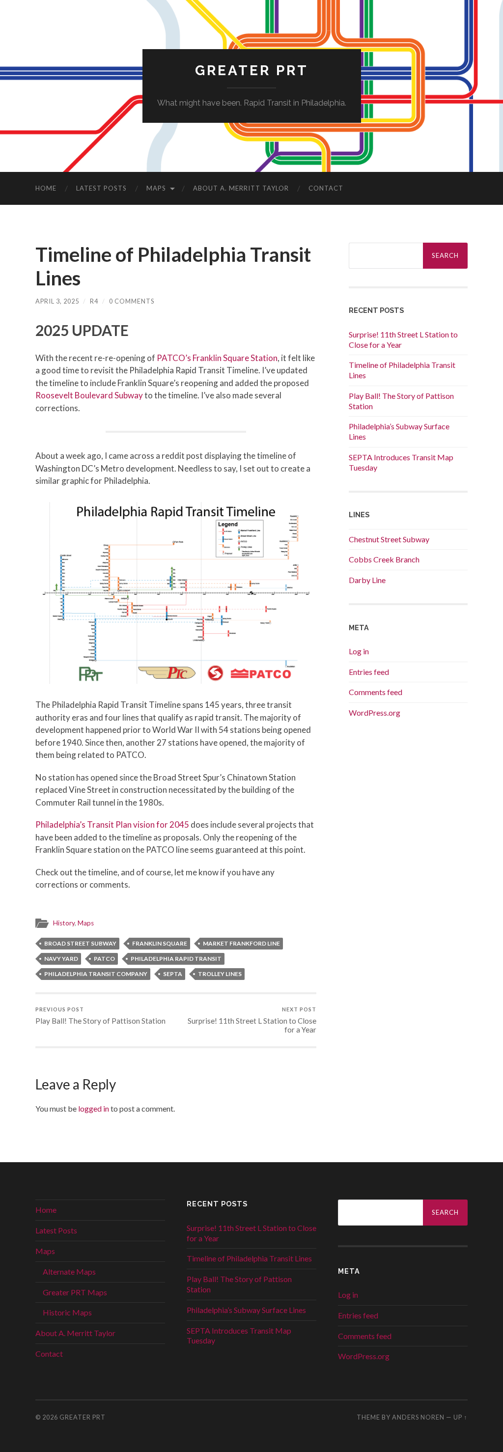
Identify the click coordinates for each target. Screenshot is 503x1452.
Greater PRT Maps (75, 1292)
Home (45, 188)
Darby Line (367, 580)
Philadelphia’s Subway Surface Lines (246, 1309)
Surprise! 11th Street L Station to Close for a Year (252, 1020)
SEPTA (172, 973)
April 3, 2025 (57, 301)
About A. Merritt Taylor (241, 188)
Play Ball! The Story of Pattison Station (100, 1015)
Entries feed (369, 671)
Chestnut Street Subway (389, 539)
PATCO (104, 958)
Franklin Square (159, 943)
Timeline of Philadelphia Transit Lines (249, 1258)
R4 (94, 301)
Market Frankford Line (241, 943)
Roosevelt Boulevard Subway (89, 395)
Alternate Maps (69, 1271)
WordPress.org (374, 712)
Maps (156, 188)
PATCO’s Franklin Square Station (217, 358)
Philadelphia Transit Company (95, 973)
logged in (93, 1108)
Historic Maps (67, 1312)
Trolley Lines (220, 973)
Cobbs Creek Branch (384, 559)
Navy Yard (61, 958)
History (64, 923)
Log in (359, 651)
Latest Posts (101, 188)
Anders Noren (418, 1417)
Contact (325, 188)
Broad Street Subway (80, 943)
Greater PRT (251, 70)
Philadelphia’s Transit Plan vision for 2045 (112, 824)
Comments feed (375, 692)
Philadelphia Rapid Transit (176, 958)
